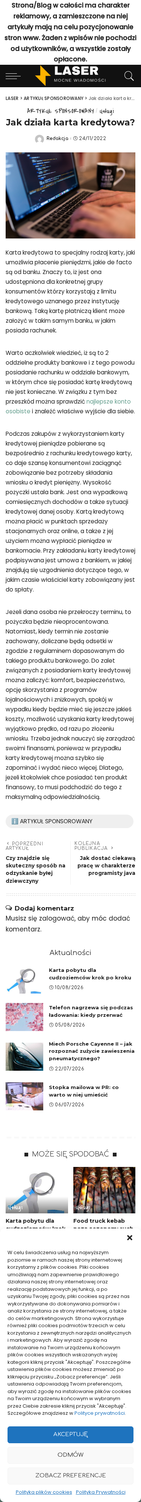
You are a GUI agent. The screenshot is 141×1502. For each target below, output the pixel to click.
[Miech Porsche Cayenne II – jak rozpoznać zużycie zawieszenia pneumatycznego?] (24, 1057)
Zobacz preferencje (70, 1475)
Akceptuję (70, 1434)
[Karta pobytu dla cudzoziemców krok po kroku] (24, 980)
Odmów (70, 1455)
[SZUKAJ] (127, 76)
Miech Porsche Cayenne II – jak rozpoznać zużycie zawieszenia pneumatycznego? (92, 1051)
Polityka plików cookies (44, 1492)
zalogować (56, 918)
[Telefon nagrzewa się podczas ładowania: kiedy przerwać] (24, 1017)
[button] (129, 1237)
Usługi (107, 111)
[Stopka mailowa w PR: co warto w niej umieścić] (24, 1096)
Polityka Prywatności (101, 1492)
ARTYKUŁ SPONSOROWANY (60, 111)
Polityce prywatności (99, 1413)
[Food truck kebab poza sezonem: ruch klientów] (104, 1190)
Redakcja (57, 138)
